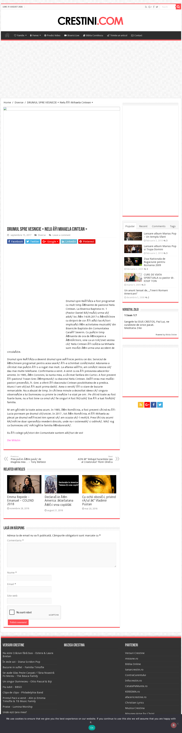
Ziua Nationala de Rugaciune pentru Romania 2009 (154, 262)
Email (11, 584)
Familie (20, 35)
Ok (91, 727)
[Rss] (146, 7)
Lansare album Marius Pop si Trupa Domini (160, 248)
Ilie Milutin (13, 440)
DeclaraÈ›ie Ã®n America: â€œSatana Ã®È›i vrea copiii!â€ (59, 501)
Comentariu (15, 540)
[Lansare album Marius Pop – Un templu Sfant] (133, 236)
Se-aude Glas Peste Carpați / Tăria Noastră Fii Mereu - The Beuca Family (28, 674)
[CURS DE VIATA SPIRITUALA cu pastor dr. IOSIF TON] (133, 277)
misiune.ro (131, 658)
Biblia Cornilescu (94, 35)
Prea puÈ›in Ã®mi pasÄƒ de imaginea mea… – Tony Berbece (28, 459)
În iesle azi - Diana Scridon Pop (21, 661)
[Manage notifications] (173, 725)
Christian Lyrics (134, 702)
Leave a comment (61, 235)
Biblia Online (171, 335)
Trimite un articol (118, 35)
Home (7, 35)
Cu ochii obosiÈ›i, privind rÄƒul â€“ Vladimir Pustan (99, 500)
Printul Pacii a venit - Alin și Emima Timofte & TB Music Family (24, 699)
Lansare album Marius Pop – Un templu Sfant (160, 235)
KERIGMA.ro (132, 691)
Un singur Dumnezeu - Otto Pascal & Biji (27, 681)
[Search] (178, 6)
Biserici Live (73, 35)
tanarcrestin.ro (134, 669)
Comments (158, 226)
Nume (12, 572)
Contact (138, 35)
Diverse (19, 102)
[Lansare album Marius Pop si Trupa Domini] (133, 249)
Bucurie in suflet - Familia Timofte (23, 667)
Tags (173, 226)
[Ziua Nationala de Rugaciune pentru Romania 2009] (133, 261)
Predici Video (53, 35)
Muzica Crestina (134, 708)
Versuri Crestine (134, 653)
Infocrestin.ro (133, 680)
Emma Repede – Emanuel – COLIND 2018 (20, 500)
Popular (130, 226)
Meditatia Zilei (133, 328)
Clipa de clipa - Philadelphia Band (23, 692)
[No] (177, 723)
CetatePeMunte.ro (136, 686)
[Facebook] (154, 7)
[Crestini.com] (91, 20)
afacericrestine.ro (135, 697)
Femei (36, 35)
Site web (12, 595)
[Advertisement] (91, 70)
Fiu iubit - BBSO (12, 687)
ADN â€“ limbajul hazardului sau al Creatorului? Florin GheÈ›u (95, 459)
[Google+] (150, 7)
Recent (143, 226)
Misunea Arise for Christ (139, 713)
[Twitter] (157, 7)
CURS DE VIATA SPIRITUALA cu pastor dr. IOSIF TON (159, 278)
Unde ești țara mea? (15, 712)
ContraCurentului (135, 675)
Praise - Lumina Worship (18, 706)
